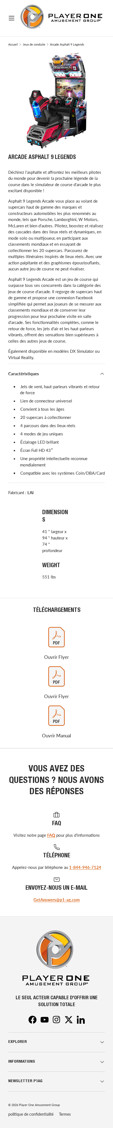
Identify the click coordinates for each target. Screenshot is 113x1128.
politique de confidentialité (30, 1114)
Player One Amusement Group (39, 1105)
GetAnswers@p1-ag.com (56, 899)
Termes (65, 1114)
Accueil (13, 44)
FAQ (51, 835)
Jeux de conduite (34, 44)
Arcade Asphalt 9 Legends (67, 44)
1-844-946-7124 (85, 867)
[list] (56, 100)
